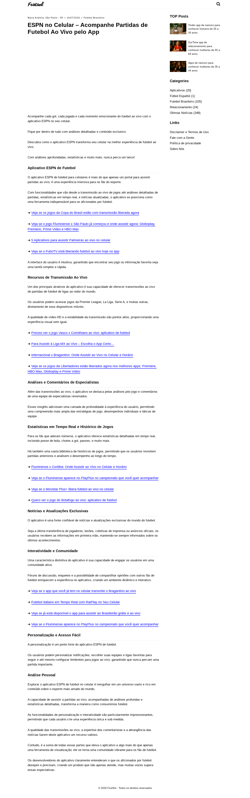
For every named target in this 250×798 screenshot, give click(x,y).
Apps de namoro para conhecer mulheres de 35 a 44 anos (204, 66)
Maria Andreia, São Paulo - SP (45, 17)
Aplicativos (177, 90)
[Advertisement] (93, 74)
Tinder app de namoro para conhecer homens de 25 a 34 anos (204, 29)
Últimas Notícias (181, 113)
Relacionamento (181, 107)
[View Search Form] (218, 4)
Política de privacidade (185, 143)
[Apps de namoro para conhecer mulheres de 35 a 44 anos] (178, 66)
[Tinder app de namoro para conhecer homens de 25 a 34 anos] (178, 28)
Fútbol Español (180, 96)
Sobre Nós (177, 149)
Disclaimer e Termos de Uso (189, 132)
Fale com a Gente (182, 137)
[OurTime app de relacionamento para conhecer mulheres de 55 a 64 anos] (178, 45)
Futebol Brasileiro (94, 17)
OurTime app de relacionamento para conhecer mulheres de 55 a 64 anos (204, 48)
